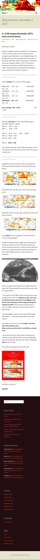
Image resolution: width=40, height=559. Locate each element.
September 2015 (9, 509)
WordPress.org (8, 543)
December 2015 (8, 500)
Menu (4, 13)
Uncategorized (21, 39)
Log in (5, 534)
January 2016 (7, 497)
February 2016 (8, 494)
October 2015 (8, 506)
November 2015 (8, 503)
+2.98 (31, 39)
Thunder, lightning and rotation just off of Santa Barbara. (13, 451)
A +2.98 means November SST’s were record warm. (17, 35)
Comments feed (8, 540)
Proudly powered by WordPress (20, 555)
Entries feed (7, 537)
